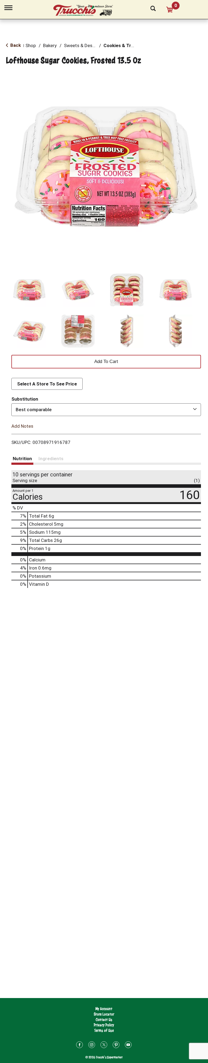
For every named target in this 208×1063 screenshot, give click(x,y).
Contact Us (104, 1019)
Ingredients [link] (50, 458)
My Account (103, 1009)
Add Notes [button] (22, 426)
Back (15, 45)
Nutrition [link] (22, 458)
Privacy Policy (104, 1025)
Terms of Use (104, 1030)
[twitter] (103, 1045)
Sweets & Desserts (83, 45)
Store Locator (104, 1014)
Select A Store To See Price (47, 384)
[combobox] (106, 410)
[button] (29, 290)
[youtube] (128, 1045)
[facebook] (79, 1045)
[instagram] (91, 1045)
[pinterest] (116, 1045)
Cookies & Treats (122, 45)
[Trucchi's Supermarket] (86, 10)
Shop (30, 45)
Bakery (50, 45)
